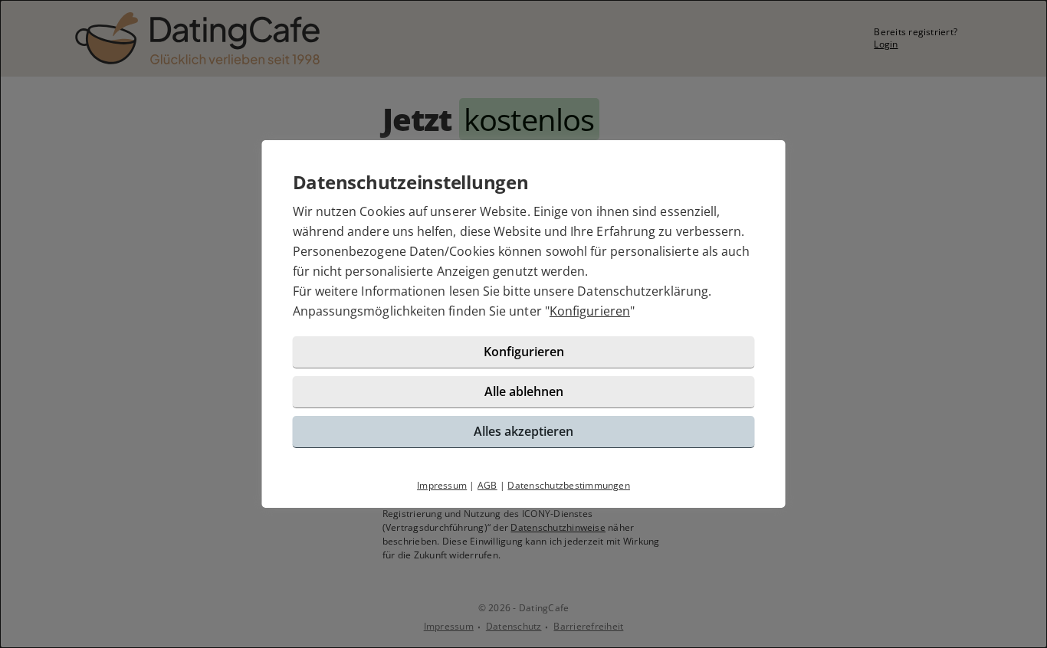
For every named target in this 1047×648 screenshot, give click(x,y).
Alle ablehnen (523, 391)
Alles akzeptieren (523, 431)
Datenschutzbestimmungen (568, 485)
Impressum (442, 485)
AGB (487, 485)
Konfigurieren (590, 311)
